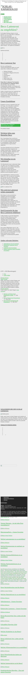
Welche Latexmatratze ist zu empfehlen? (13, 539)
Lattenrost (8, 19)
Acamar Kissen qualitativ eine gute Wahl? (10, 578)
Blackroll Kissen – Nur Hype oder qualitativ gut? (12, 569)
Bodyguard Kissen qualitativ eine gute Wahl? (13, 579)
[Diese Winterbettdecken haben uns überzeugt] (5, 651)
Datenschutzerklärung (9, 498)
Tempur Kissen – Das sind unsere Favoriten (16, 571)
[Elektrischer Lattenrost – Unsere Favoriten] (5, 605)
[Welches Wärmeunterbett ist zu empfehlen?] (5, 644)
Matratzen (7, 16)
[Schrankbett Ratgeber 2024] (5, 621)
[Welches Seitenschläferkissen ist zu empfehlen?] (6, 551)
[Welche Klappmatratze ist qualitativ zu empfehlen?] (5, 542)
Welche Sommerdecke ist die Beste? (12, 663)
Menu (2, 14)
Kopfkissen (7, 18)
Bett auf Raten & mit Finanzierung (12, 298)
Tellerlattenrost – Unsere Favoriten (11, 601)
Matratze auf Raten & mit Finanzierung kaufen (10, 294)
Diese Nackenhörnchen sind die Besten (12, 587)
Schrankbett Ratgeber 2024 (9, 624)
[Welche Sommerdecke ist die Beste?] (5, 659)
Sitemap (5, 500)
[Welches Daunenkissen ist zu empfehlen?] (6, 591)
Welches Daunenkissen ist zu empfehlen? (13, 594)
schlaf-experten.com (5, 517)
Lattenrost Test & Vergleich (10, 247)
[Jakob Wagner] (5, 277)
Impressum (6, 497)
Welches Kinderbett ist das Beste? (11, 631)
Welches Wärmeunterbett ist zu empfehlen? (14, 647)
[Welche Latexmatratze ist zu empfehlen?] (6, 535)
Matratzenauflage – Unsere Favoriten (12, 532)
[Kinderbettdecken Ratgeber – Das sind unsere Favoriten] (5, 666)
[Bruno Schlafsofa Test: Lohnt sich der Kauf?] (4, 635)
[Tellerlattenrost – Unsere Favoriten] (5, 598)
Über (5, 274)
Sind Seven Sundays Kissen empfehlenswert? (13, 573)
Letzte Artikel (7, 275)
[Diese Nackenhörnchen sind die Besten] (5, 583)
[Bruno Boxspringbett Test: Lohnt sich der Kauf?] (5, 612)
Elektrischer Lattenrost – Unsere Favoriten (14, 608)
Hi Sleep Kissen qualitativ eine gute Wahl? (14, 577)
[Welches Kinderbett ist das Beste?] (5, 628)
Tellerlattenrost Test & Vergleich (11, 243)
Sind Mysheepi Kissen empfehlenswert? (10, 569)
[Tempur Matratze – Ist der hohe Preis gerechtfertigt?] (5, 519)
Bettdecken (8, 22)
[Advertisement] (10, 355)
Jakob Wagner (4, 279)
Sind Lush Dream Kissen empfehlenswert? (11, 573)
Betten (6, 20)
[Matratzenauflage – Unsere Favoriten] (5, 528)
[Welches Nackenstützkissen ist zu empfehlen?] (6, 560)
